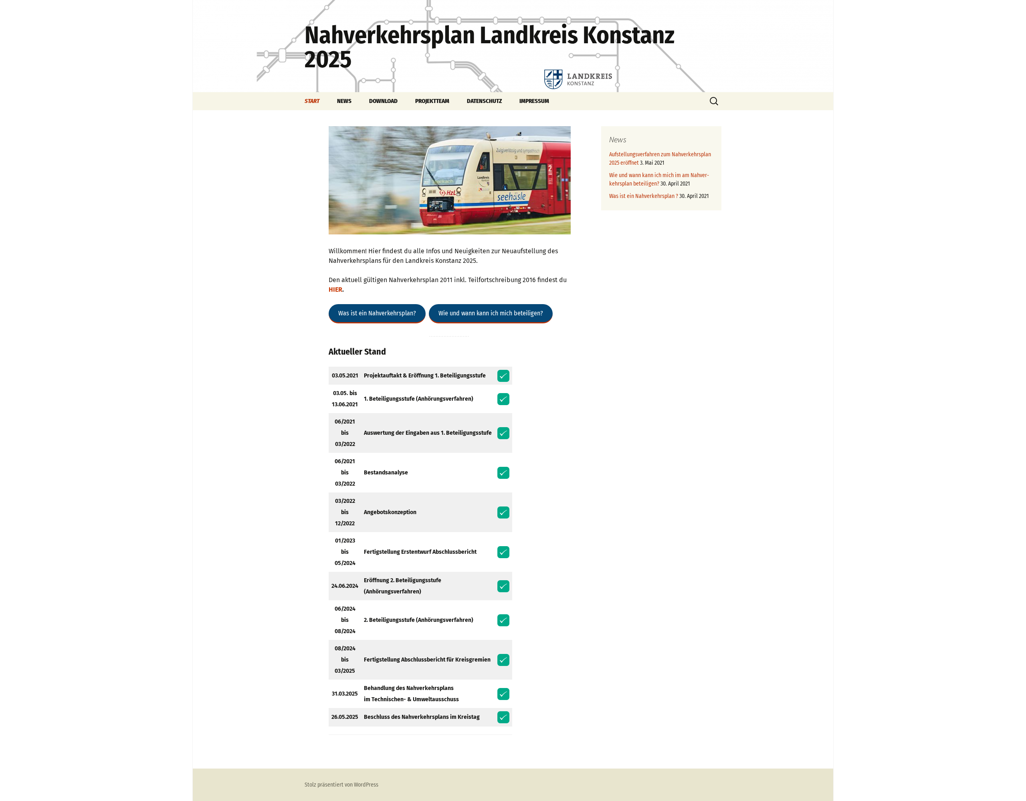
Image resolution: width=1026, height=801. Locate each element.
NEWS (344, 101)
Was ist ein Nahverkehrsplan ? (643, 196)
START (312, 101)
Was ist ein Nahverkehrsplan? (377, 313)
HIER (335, 289)
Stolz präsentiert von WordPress (341, 784)
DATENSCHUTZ (484, 101)
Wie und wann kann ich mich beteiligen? (490, 313)
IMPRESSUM (534, 101)
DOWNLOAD (383, 101)
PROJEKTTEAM (432, 101)
